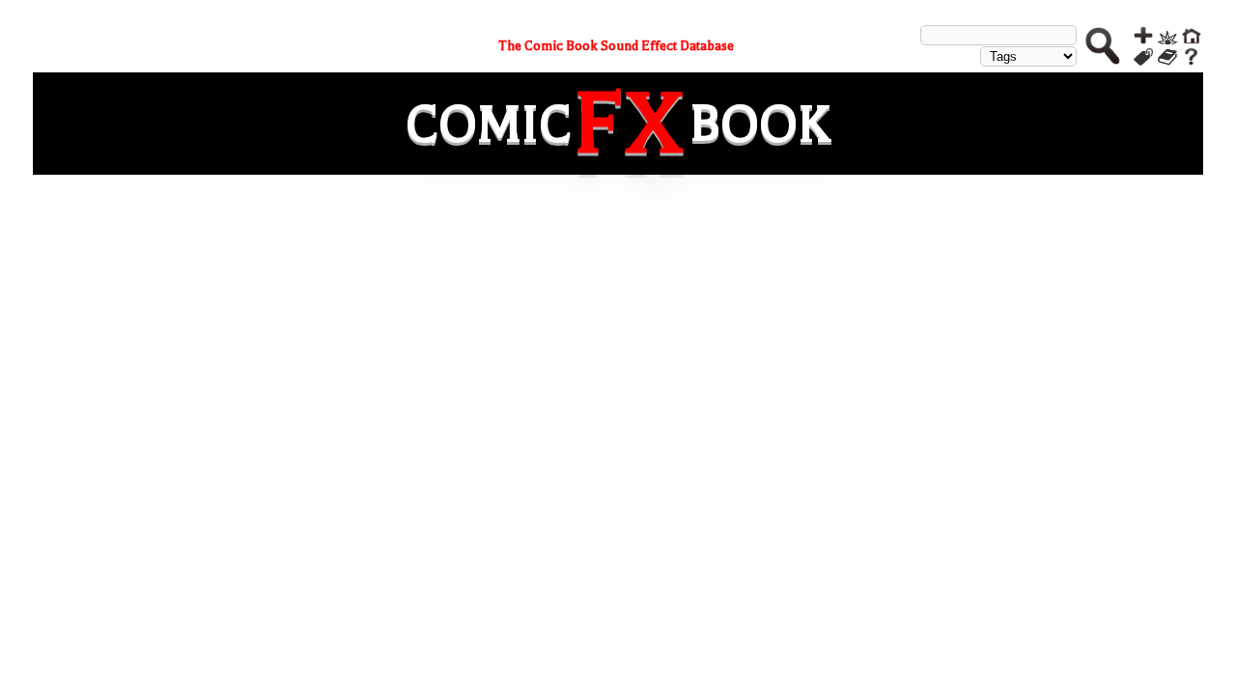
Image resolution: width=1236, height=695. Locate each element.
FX (631, 123)
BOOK (759, 124)
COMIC (489, 124)
